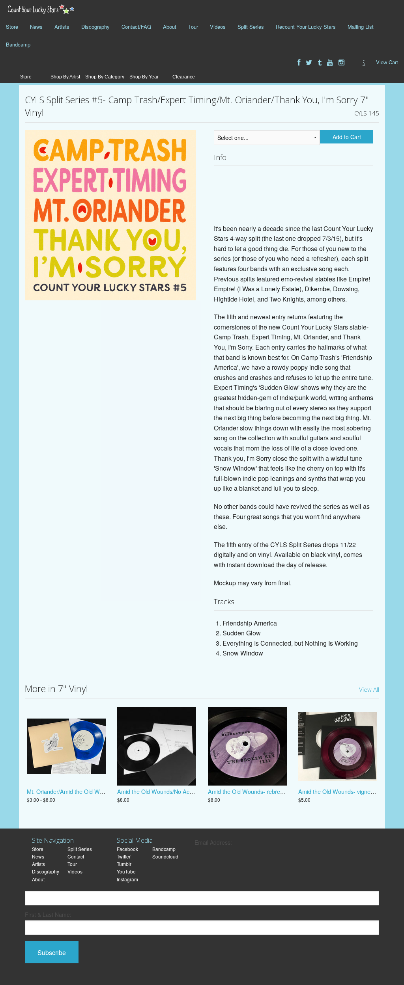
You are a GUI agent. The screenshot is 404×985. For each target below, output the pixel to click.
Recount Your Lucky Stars (306, 26)
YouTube (126, 871)
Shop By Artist (65, 77)
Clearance (183, 77)
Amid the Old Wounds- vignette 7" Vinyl (347, 791)
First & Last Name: (48, 914)
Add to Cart (347, 137)
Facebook (127, 848)
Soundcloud (165, 856)
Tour (193, 26)
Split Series (251, 26)
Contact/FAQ (136, 26)
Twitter (124, 856)
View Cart (387, 62)
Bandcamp (18, 44)
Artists (61, 26)
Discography (95, 26)
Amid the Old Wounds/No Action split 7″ (167, 791)
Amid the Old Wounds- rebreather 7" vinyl (260, 791)
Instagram (127, 879)
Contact (75, 856)
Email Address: (213, 842)
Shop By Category (104, 77)
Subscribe (51, 952)
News (36, 26)
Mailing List (361, 26)
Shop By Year (144, 77)
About (169, 26)
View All (369, 689)
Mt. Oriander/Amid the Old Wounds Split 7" (81, 791)
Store (12, 26)
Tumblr (124, 863)
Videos (218, 26)
